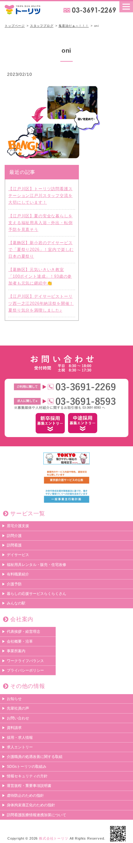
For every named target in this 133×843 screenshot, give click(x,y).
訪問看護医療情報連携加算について (36, 815)
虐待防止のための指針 (25, 795)
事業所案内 (16, 651)
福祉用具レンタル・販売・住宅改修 (36, 565)
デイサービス (18, 555)
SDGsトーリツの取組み (26, 766)
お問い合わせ (18, 718)
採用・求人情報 (20, 737)
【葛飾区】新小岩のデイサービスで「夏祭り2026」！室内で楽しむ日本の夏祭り (41, 249)
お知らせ (14, 699)
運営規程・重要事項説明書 (29, 786)
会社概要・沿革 (20, 641)
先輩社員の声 (18, 708)
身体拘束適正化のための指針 (31, 805)
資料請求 (14, 728)
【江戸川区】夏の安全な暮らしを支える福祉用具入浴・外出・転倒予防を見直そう (40, 223)
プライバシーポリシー (25, 670)
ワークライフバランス (25, 661)
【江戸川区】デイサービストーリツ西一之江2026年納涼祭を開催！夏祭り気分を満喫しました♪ (41, 303)
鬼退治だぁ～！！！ (73, 25)
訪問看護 (14, 545)
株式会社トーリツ (53, 838)
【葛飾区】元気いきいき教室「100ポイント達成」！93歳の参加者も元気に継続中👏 (40, 276)
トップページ (15, 25)
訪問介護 (14, 536)
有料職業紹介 (18, 574)
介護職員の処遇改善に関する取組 (34, 757)
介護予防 (14, 584)
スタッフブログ (42, 25)
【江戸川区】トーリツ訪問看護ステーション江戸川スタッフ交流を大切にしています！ (40, 195)
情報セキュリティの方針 (27, 776)
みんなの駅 (16, 603)
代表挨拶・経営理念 (23, 631)
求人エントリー (20, 747)
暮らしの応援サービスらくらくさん (36, 593)
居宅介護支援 (18, 526)
